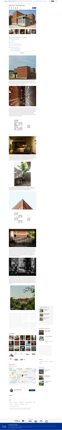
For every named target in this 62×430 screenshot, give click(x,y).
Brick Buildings (22, 404)
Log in (50, 1)
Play (14, 47)
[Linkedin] (13, 8)
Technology (46, 361)
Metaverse (41, 363)
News (43, 1)
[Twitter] (11, 8)
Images (46, 1)
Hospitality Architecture (13, 37)
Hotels (19, 37)
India (26, 37)
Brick (10, 397)
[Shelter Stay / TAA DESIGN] (41, 338)
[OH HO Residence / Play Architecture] (41, 383)
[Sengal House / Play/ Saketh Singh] (11, 337)
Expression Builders (17, 50)
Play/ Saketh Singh (16, 39)
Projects (34, 1)
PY (20, 50)
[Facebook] (9, 8)
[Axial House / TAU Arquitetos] (41, 310)
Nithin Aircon (16, 48)
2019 (12, 42)
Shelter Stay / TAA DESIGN (48, 336)
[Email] (15, 8)
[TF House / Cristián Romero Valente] (41, 314)
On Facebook (16, 404)
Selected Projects (21, 402)
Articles (37, 1)
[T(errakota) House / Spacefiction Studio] (41, 377)
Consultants (12, 48)
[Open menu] (57, 1)
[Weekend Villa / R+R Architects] (41, 371)
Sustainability (41, 361)
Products (40, 1)
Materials (51, 361)
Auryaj (19, 48)
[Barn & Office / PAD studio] (41, 319)
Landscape (12, 47)
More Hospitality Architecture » (49, 341)
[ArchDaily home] (5, 1)
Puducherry (11, 404)
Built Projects (15, 402)
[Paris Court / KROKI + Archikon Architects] (41, 332)
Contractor (12, 50)
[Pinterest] (17, 8)
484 (12, 40)
